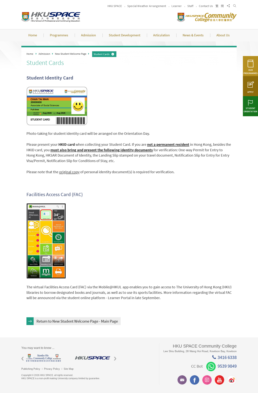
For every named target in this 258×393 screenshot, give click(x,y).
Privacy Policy (52, 368)
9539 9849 (227, 366)
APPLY (250, 91)
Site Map (68, 368)
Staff (190, 6)
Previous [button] (22, 358)
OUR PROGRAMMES (250, 72)
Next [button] (115, 358)
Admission (44, 53)
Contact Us (206, 6)
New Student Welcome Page (70, 53)
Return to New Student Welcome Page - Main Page (77, 321)
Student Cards (101, 54)
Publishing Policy (30, 368)
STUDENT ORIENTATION (250, 110)
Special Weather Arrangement (146, 6)
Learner (176, 6)
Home (29, 53)
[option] (45, 358)
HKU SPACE (114, 6)
